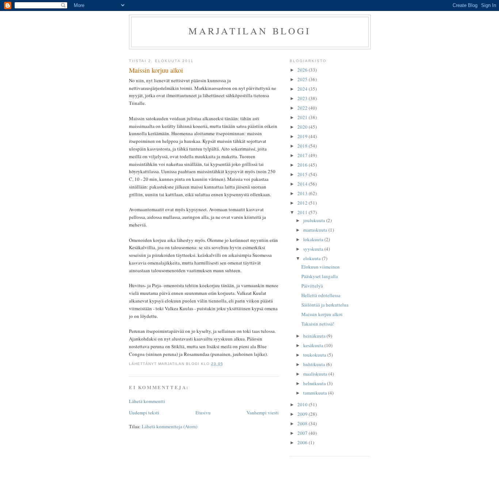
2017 (303, 155)
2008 (303, 423)
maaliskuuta (315, 373)
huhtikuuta (314, 364)
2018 (303, 145)
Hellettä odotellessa (320, 295)
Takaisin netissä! (317, 323)
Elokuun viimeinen (320, 266)
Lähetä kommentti (147, 401)
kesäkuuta (313, 345)
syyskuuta (313, 249)
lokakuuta (313, 239)
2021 (303, 117)
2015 (303, 174)
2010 (303, 404)
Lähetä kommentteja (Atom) (169, 426)
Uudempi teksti (144, 412)
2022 (303, 107)
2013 (303, 193)
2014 (303, 183)
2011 (303, 212)
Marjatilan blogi (249, 30)
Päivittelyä (312, 285)
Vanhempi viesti (263, 412)
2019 (303, 136)
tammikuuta (315, 392)
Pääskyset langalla (319, 276)
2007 (303, 433)
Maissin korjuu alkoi (322, 314)
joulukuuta (314, 220)
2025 (303, 79)
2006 (303, 442)
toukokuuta (315, 354)
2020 (303, 126)
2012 (303, 202)
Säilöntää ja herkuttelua (324, 304)
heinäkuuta (315, 335)
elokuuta (312, 258)
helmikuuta (315, 383)
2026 (303, 69)
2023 (303, 98)
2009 (303, 414)
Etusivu (203, 412)
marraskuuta (315, 230)
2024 (303, 88)
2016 (303, 164)
